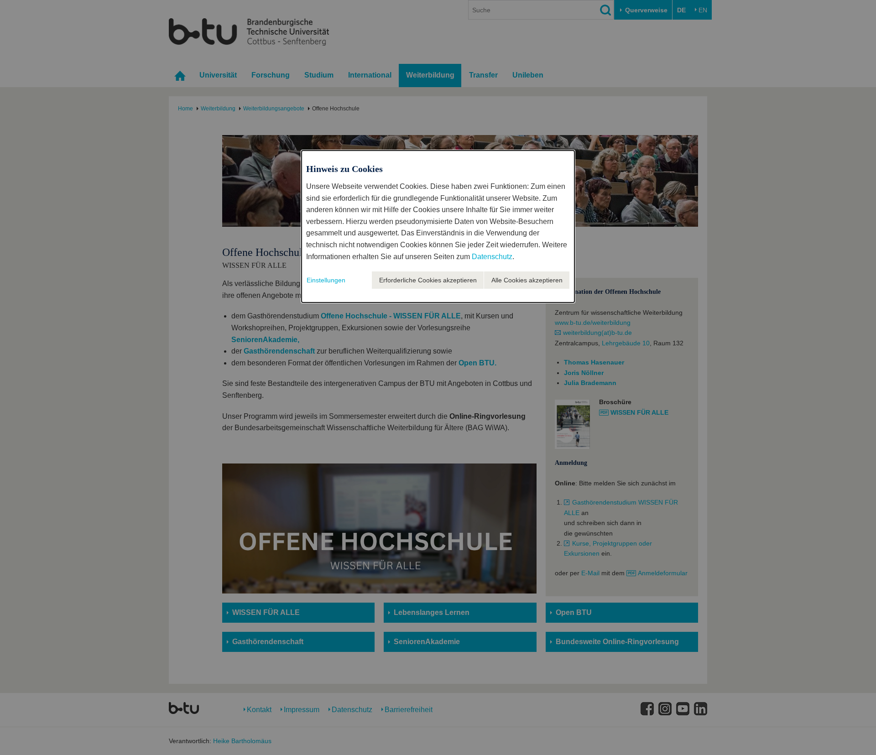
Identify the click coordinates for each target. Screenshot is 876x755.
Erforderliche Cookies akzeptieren (428, 280)
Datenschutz (492, 256)
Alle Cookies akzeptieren (527, 280)
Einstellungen (326, 280)
